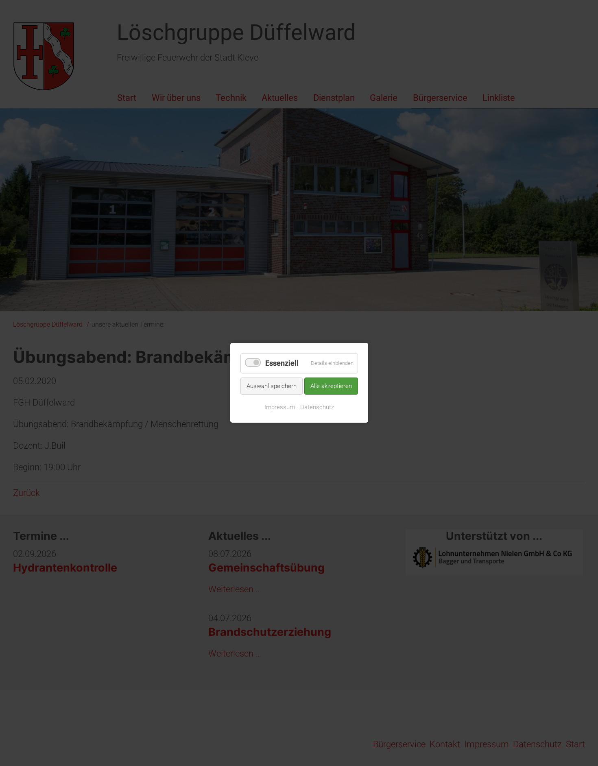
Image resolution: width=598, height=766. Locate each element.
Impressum (279, 407)
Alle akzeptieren (331, 386)
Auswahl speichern (272, 386)
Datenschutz (317, 407)
